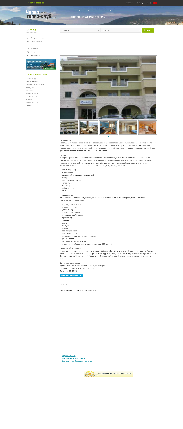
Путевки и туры (31, 79)
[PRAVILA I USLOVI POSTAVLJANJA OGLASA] (155, 3)
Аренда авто (35, 52)
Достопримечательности (35, 85)
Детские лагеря (31, 96)
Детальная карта (32, 82)
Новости (29, 99)
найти (149, 30)
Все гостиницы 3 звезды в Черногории (78, 361)
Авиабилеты (35, 55)
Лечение (29, 105)
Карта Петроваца (69, 356)
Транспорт (30, 91)
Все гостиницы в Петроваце (73, 358)
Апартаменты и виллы (39, 45)
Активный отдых (32, 94)
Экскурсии (34, 48)
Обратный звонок (37, 3)
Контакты (129, 3)
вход (141, 3)
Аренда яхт (30, 88)
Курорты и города (37, 38)
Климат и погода (32, 102)
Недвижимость (36, 41)
